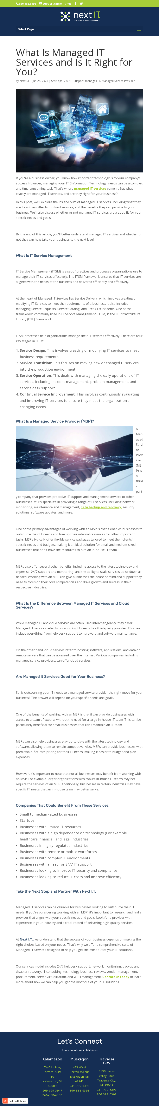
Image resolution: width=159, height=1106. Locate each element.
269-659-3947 (52, 1090)
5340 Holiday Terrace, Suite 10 (52, 1071)
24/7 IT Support (74, 81)
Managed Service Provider (118, 81)
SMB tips (56, 81)
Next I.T (24, 81)
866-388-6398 (52, 1095)
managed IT (92, 81)
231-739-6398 (79, 1086)
